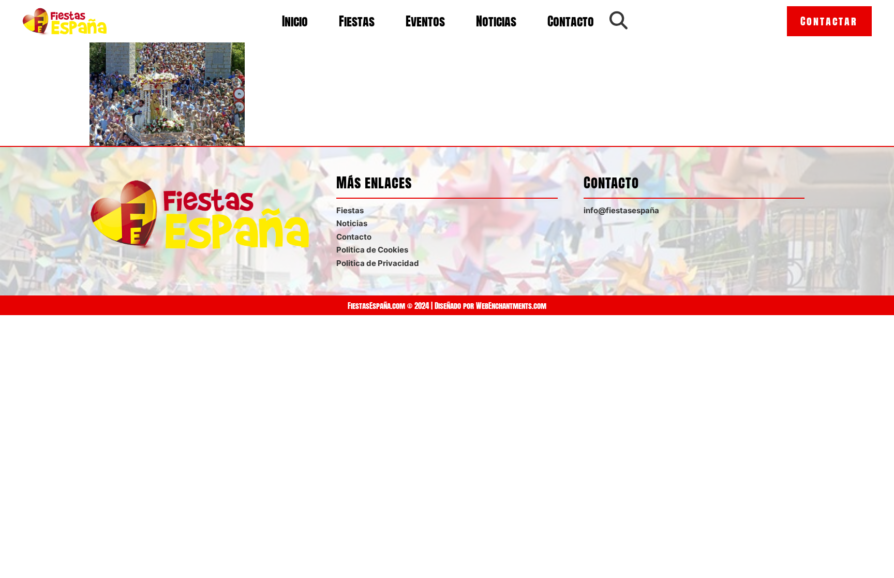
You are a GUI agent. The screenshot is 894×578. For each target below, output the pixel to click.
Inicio (295, 21)
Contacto (570, 21)
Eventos (425, 21)
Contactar (829, 21)
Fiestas (357, 21)
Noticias (496, 21)
